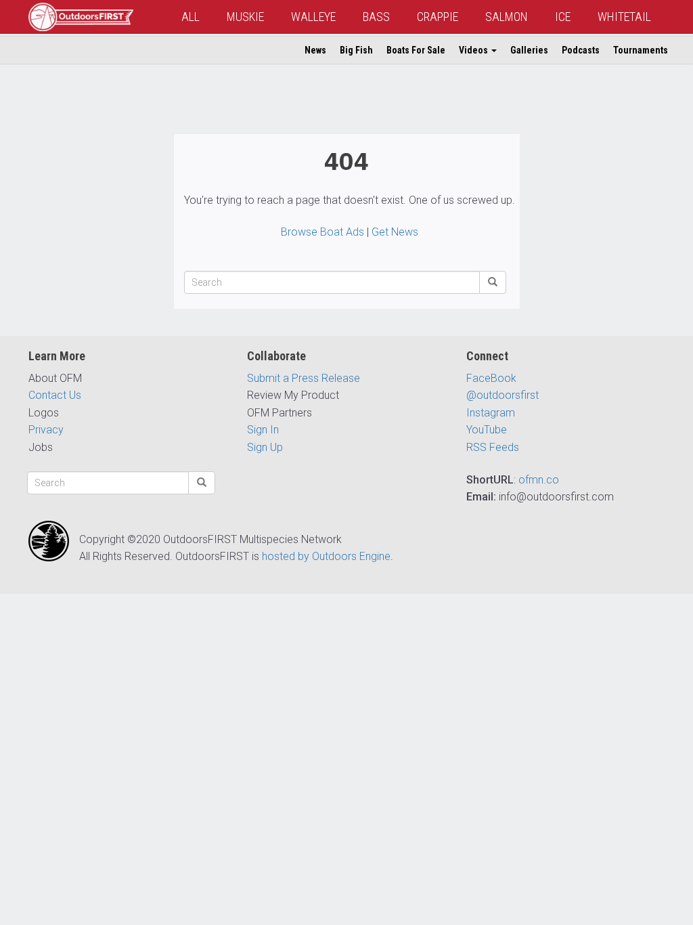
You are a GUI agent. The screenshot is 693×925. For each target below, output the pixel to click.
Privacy (46, 429)
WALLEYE (313, 16)
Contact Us (54, 395)
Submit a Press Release (303, 378)
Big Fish (356, 50)
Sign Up (265, 447)
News (315, 50)
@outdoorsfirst (502, 395)
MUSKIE (245, 16)
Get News (395, 231)
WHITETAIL (624, 16)
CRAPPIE (437, 16)
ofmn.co (538, 479)
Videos (474, 50)
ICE (563, 16)
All (190, 16)
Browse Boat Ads (322, 231)
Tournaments (640, 50)
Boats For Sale (415, 50)
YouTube (486, 429)
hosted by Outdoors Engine (326, 556)
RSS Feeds (492, 447)
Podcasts (581, 50)
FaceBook (491, 378)
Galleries (529, 50)
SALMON (506, 16)
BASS (376, 16)
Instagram (490, 412)
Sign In (263, 429)
